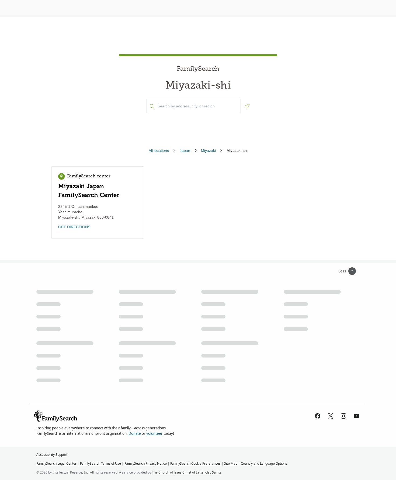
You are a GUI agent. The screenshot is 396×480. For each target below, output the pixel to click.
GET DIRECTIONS (74, 227)
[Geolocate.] (247, 106)
